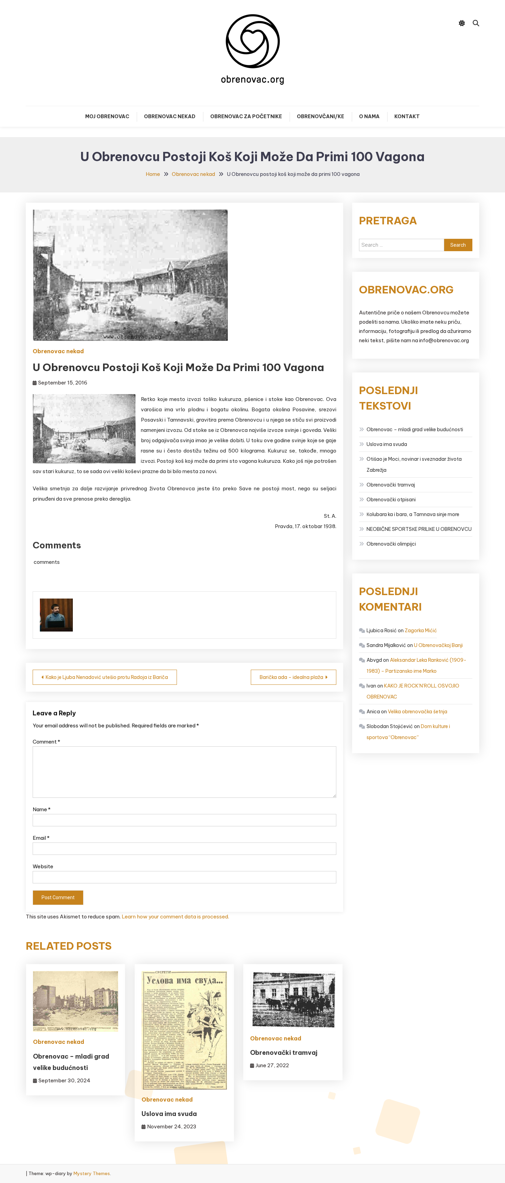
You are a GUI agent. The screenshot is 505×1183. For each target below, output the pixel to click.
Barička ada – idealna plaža (291, 677)
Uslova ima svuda (169, 1114)
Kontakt (407, 116)
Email (41, 838)
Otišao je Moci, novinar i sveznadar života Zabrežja (414, 464)
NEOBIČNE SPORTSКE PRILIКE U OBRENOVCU (419, 529)
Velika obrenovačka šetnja (417, 711)
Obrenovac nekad (169, 116)
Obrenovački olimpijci (391, 544)
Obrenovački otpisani (391, 499)
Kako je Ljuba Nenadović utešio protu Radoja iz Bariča (107, 677)
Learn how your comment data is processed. (175, 916)
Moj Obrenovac (107, 116)
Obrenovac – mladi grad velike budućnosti (415, 429)
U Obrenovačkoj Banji (438, 645)
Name (41, 809)
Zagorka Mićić (421, 630)
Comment (46, 741)
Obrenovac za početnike (246, 116)
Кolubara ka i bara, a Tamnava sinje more (413, 514)
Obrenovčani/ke (320, 116)
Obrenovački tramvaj (283, 1053)
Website (43, 866)
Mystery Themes (92, 1173)
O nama (369, 116)
